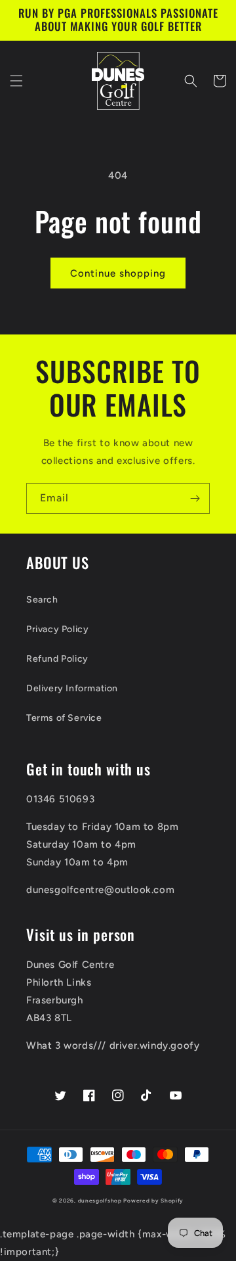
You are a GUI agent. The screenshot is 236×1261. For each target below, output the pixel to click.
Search (42, 599)
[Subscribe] (194, 498)
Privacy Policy (57, 629)
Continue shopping (118, 273)
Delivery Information (72, 688)
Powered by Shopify (153, 1200)
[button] (16, 80)
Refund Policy (57, 658)
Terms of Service (64, 717)
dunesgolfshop (100, 1200)
